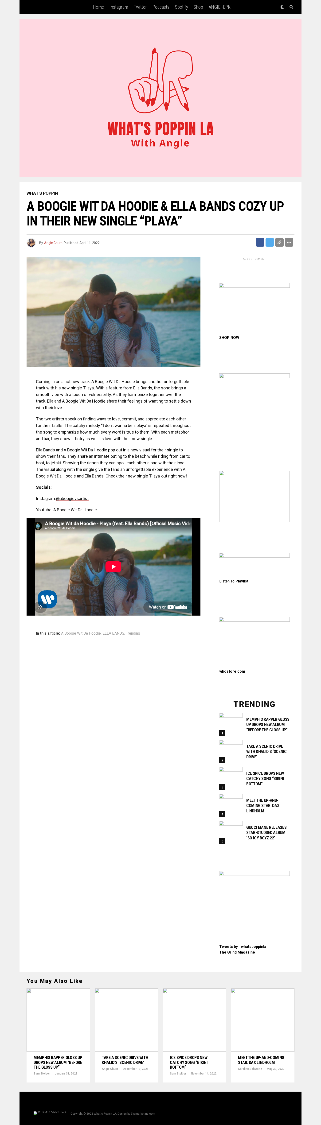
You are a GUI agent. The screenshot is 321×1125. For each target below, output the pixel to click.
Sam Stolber (42, 1073)
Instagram (119, 7)
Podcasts (161, 7)
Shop (198, 7)
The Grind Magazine (237, 952)
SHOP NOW (229, 337)
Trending (133, 633)
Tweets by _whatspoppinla (242, 946)
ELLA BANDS (113, 633)
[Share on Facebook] (260, 242)
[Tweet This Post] (270, 242)
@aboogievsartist (72, 498)
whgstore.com (232, 671)
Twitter (140, 7)
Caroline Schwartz (250, 1069)
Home (98, 7)
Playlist (241, 581)
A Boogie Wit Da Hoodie (75, 509)
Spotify (181, 7)
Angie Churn (53, 243)
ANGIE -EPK (220, 7)
